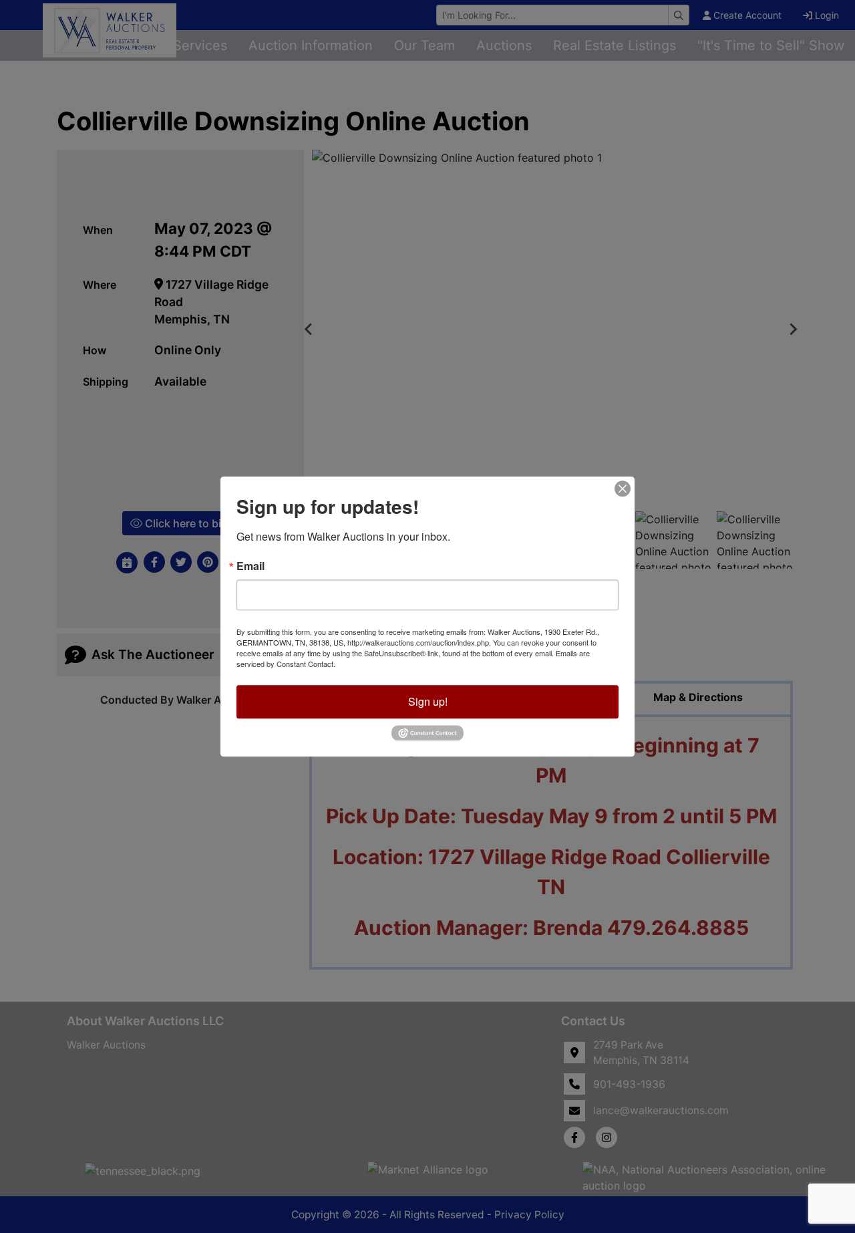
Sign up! (428, 701)
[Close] (623, 489)
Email (250, 566)
